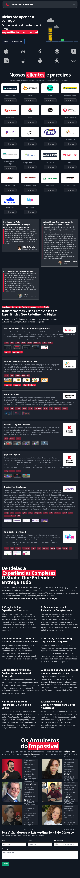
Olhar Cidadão (28, 385)
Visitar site (10, 100)
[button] (57, 844)
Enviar (5, 864)
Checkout (16, 352)
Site (6, 352)
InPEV (16, 385)
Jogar (6, 385)
